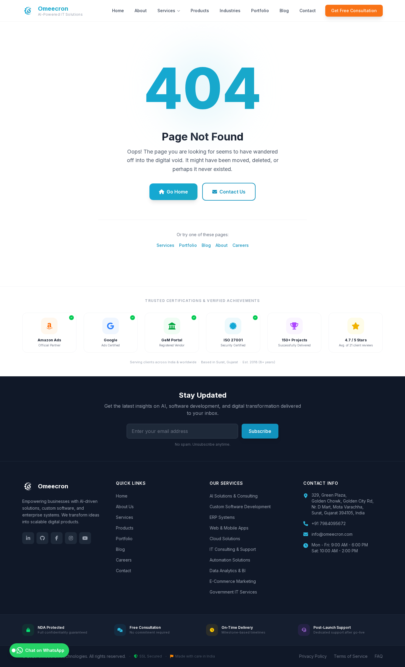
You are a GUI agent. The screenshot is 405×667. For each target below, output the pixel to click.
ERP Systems (222, 517)
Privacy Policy (313, 656)
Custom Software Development (240, 506)
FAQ (379, 656)
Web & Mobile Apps (229, 527)
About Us (125, 506)
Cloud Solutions (225, 538)
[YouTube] (85, 538)
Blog (284, 10)
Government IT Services (233, 591)
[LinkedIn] (28, 538)
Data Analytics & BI (227, 570)
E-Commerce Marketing (233, 581)
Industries (230, 10)
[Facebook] (57, 538)
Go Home (177, 192)
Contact (307, 10)
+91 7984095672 (329, 523)
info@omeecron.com (332, 534)
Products (200, 10)
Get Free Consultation (354, 10)
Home (118, 10)
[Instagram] (71, 538)
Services (166, 10)
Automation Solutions (230, 559)
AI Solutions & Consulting (234, 495)
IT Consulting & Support (233, 549)
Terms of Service (351, 656)
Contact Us (232, 192)
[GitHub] (42, 538)
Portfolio (260, 10)
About (141, 10)
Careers (240, 245)
